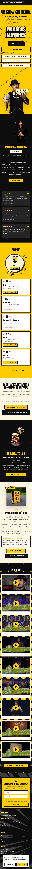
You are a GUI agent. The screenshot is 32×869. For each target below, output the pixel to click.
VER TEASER (17, 49)
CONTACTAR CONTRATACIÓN (17, 412)
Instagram (4, 835)
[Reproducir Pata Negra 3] (16, 666)
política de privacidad (16, 800)
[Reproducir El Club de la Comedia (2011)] (16, 624)
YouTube (3, 840)
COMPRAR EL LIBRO (16, 551)
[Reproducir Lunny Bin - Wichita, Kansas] (16, 750)
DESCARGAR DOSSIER (17, 407)
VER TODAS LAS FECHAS (16, 370)
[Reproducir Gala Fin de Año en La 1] (16, 603)
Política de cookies (10, 861)
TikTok (3, 842)
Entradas (10, 292)
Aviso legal (4, 849)
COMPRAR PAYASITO (16, 475)
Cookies (3, 853)
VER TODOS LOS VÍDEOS (17, 765)
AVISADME (16, 804)
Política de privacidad (7, 851)
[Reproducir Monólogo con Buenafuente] (16, 687)
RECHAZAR (10, 864)
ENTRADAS (15, 268)
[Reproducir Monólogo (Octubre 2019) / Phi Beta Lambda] (16, 583)
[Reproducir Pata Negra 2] (16, 645)
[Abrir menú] (29, 2)
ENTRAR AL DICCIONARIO (16, 556)
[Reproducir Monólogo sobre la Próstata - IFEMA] (16, 708)
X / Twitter (4, 837)
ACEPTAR (22, 864)
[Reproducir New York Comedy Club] (16, 729)
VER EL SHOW (16, 180)
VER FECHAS (16, 44)
